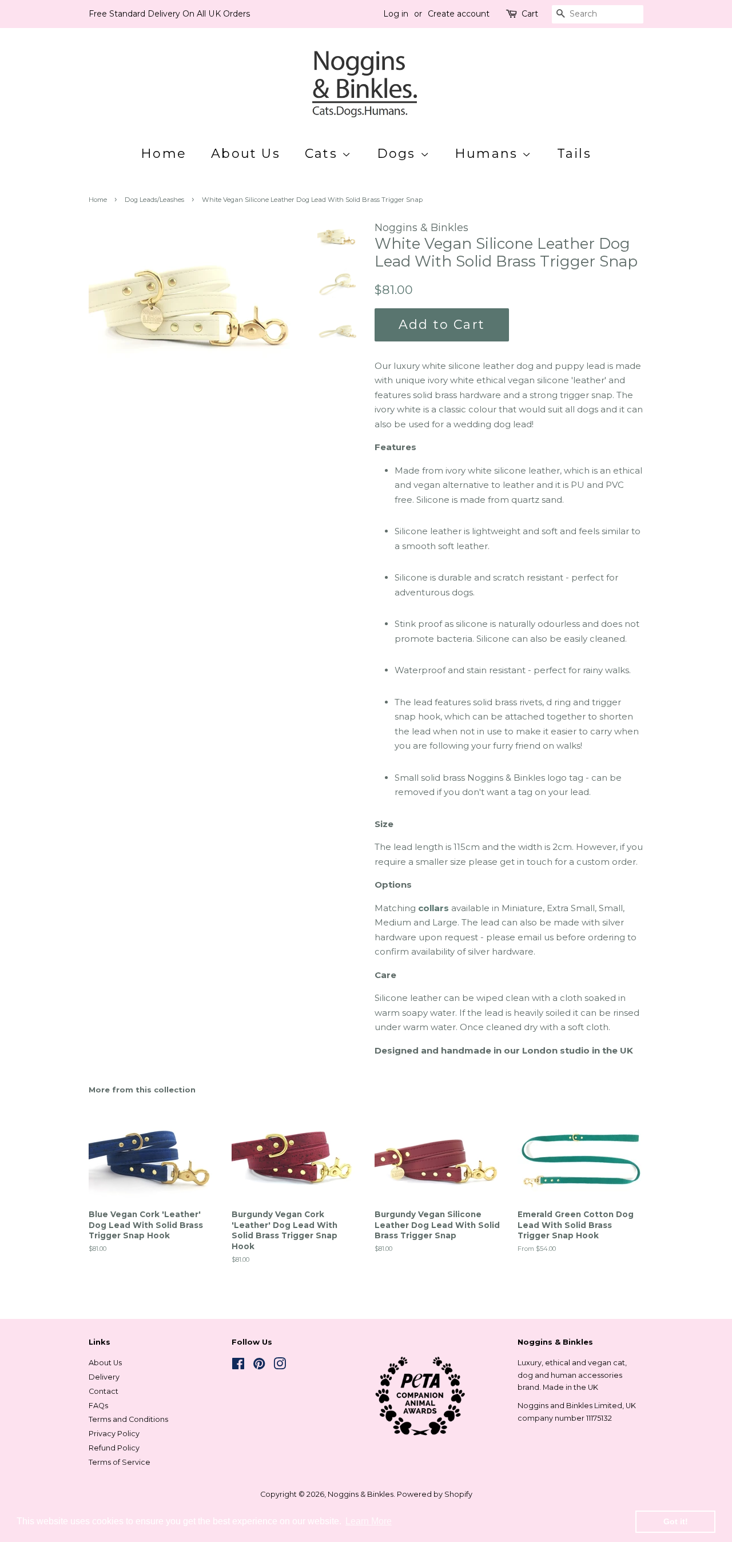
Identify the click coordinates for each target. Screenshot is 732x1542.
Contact (103, 1391)
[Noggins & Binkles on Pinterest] (259, 1366)
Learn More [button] (368, 1521)
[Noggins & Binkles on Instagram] (279, 1366)
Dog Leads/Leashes (154, 200)
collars (433, 908)
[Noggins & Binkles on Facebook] (238, 1366)
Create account (459, 14)
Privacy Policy (114, 1433)
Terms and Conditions (128, 1419)
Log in (395, 14)
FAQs (98, 1405)
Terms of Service (119, 1462)
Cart (530, 14)
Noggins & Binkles (360, 1494)
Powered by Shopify (434, 1494)
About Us (245, 153)
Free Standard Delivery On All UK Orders (169, 14)
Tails (574, 153)
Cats (323, 153)
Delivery (104, 1377)
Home (163, 153)
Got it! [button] (675, 1521)
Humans (488, 153)
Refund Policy (114, 1448)
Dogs (398, 153)
